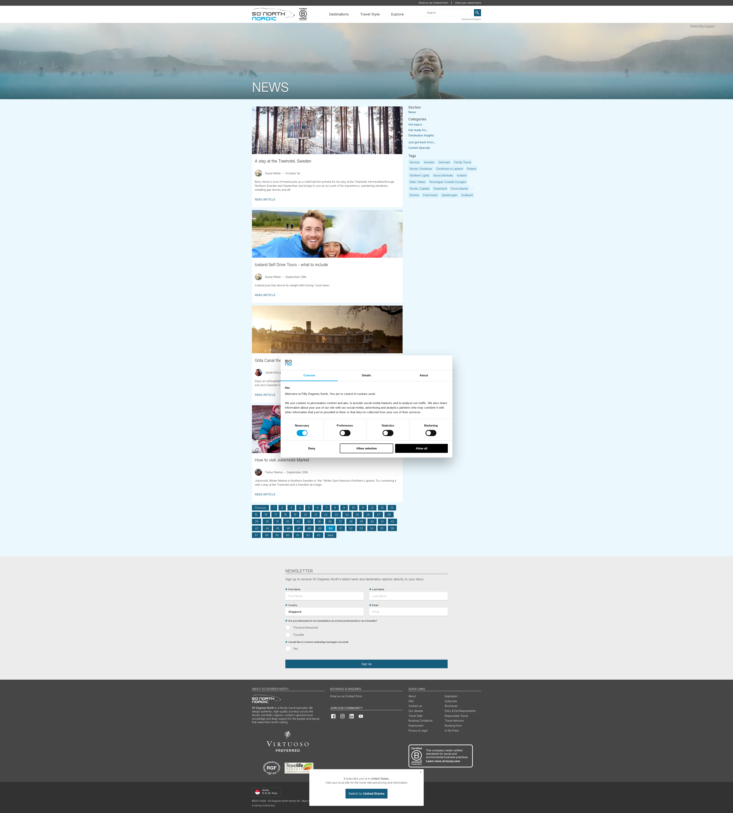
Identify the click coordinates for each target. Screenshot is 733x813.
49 (319, 528)
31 (277, 521)
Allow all (421, 448)
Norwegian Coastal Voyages (447, 182)
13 (382, 508)
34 (309, 521)
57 (256, 535)
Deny (311, 448)
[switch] (345, 433)
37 (340, 521)
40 (372, 521)
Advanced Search (471, 19)
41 (382, 521)
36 (330, 521)
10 (353, 508)
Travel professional (305, 627)
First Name (294, 589)
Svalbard (467, 195)
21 (315, 514)
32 (287, 521)
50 (331, 528)
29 (256, 521)
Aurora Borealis (443, 175)
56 (392, 528)
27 (378, 514)
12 (372, 508)
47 (298, 528)
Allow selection (366, 448)
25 (357, 514)
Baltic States (417, 182)
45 (277, 528)
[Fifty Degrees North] (273, 14)
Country (292, 605)
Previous (260, 508)
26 (368, 514)
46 (288, 528)
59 (277, 535)
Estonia (414, 195)
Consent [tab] (309, 375)
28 (389, 514)
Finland (471, 169)
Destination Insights (421, 135)
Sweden (429, 162)
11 (363, 508)
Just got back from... (422, 142)
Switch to (366, 793)
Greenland (440, 188)
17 (275, 514)
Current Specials (419, 148)
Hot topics (415, 124)
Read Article (265, 199)
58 (266, 535)
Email (375, 605)
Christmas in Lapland (449, 169)
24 (347, 514)
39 (361, 521)
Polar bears (430, 195)
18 (285, 514)
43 (256, 528)
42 (392, 521)
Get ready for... (418, 130)
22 (326, 514)
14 (392, 508)
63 (318, 535)
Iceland (461, 175)
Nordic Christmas (421, 169)
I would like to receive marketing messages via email (318, 642)
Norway (415, 162)
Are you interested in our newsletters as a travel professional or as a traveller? (332, 620)
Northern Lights (419, 175)
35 (319, 521)
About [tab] (424, 375)
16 (266, 514)
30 (267, 521)
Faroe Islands (459, 188)
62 (308, 535)
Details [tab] (366, 375)
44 (267, 528)
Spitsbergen (449, 195)
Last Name (378, 589)
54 (371, 528)
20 (305, 514)
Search (477, 12)
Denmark (444, 162)
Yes (295, 648)
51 (341, 528)
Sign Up (366, 664)
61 (297, 535)
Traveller (298, 635)
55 (381, 528)
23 (336, 514)
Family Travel (462, 162)
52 (351, 528)
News (412, 112)
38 (351, 521)
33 (298, 521)
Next (330, 535)
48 (309, 528)
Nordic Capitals (419, 188)
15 (256, 514)
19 (295, 514)
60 (287, 535)
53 (361, 528)
